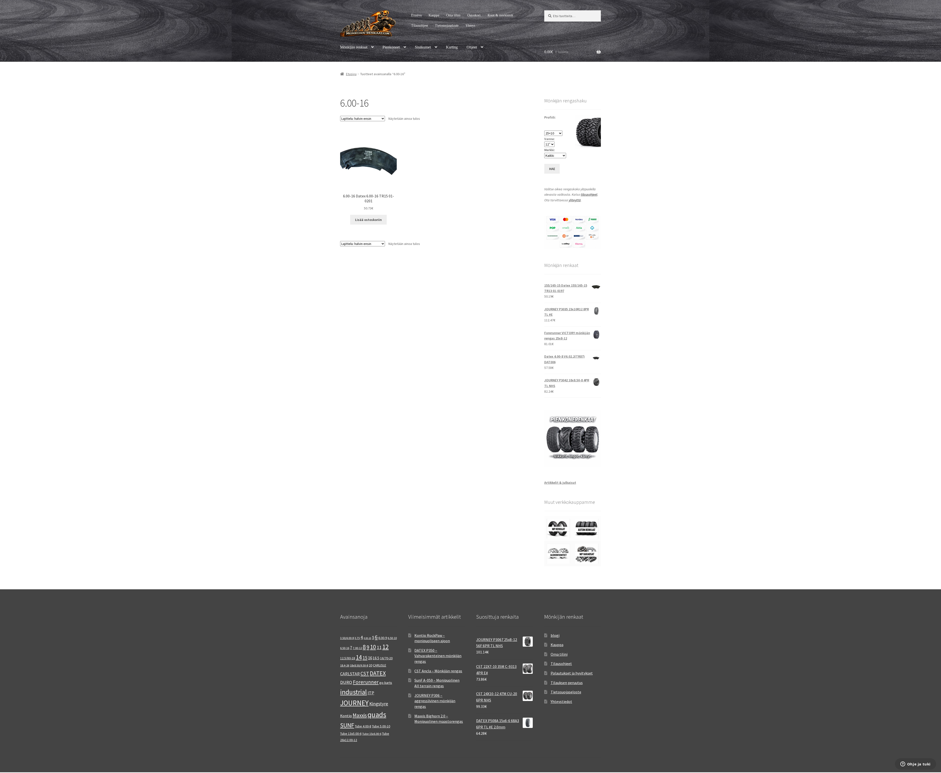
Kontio (346, 715)
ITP (371, 693)
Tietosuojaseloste (446, 25)
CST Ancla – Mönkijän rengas (438, 670)
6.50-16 (344, 648)
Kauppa (434, 15)
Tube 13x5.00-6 (350, 733)
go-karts (385, 682)
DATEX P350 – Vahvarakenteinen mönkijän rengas (437, 656)
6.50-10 (392, 638)
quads (377, 714)
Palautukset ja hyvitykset (572, 673)
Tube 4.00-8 (363, 726)
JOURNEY (354, 703)
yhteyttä (575, 200)
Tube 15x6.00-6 (371, 734)
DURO (346, 682)
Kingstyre (378, 704)
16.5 (376, 658)
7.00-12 (357, 648)
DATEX (378, 673)
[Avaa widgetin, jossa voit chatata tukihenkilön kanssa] (915, 764)
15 (364, 657)
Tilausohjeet (419, 25)
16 (370, 658)
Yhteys (470, 25)
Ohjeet (472, 47)
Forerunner (366, 682)
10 (373, 647)
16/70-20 (386, 658)
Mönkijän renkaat (353, 47)
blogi (555, 635)
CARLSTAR (350, 673)
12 (385, 646)
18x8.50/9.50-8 (359, 665)
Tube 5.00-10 (381, 726)
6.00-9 (382, 638)
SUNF (347, 725)
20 (370, 665)
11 (379, 647)
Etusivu (416, 15)
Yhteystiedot (561, 701)
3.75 (357, 638)
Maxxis (360, 715)
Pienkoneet (391, 47)
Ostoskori (474, 15)
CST (364, 673)
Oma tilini (453, 15)
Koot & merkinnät (500, 15)
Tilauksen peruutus (567, 682)
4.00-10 (367, 638)
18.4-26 (344, 665)
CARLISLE (379, 665)
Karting (452, 47)
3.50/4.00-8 (347, 638)
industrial (353, 692)
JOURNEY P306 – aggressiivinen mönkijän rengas (434, 701)
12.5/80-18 (347, 658)
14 (359, 657)
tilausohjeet (589, 194)
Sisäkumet (423, 47)
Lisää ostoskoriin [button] (368, 219)
